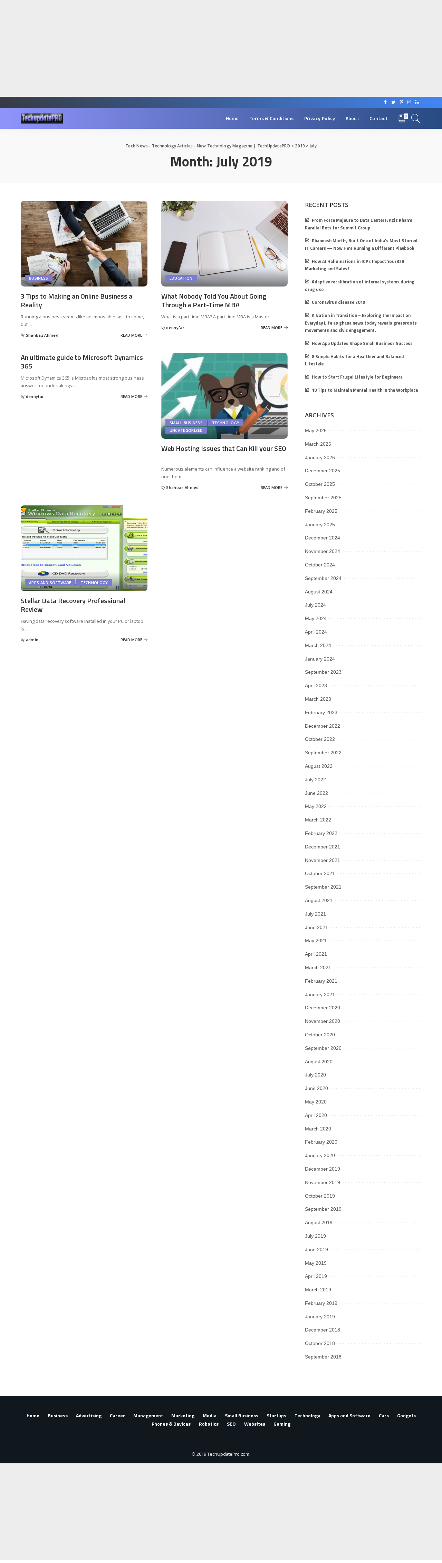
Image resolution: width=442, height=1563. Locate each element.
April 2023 (316, 685)
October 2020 (320, 1034)
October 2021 (320, 873)
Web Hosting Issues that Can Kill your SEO (223, 448)
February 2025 (321, 511)
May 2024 (316, 618)
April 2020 (316, 1115)
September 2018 (323, 1357)
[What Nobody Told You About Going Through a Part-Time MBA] (224, 244)
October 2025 (320, 484)
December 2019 (322, 1169)
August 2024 (319, 591)
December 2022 (322, 726)
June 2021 (316, 927)
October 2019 (320, 1196)
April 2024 (316, 632)
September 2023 (323, 672)
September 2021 (323, 887)
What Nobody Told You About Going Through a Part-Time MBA (213, 300)
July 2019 (315, 1236)
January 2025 (320, 524)
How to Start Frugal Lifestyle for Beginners (357, 377)
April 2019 (316, 1276)
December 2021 (322, 846)
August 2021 (319, 900)
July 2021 (315, 914)
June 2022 (316, 793)
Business (38, 278)
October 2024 (320, 564)
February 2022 (321, 833)
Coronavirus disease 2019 (338, 302)
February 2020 (321, 1142)
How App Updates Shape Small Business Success (362, 343)
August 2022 (319, 766)
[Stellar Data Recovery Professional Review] (84, 548)
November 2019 (322, 1182)
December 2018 (322, 1330)
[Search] (415, 118)
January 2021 (320, 994)
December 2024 (322, 537)
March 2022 (318, 820)
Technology (225, 422)
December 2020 (322, 1007)
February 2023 (321, 712)
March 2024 (318, 645)
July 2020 (315, 1075)
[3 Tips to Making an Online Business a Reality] (84, 244)
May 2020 (316, 1102)
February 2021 (321, 981)
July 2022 (315, 779)
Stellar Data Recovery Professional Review (73, 605)
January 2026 (320, 457)
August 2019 (319, 1222)
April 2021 (316, 954)
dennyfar (175, 327)
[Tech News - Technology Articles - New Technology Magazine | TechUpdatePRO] (42, 118)
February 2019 (321, 1303)
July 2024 (315, 605)
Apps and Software (50, 582)
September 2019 (323, 1209)
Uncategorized (186, 430)
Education (181, 278)
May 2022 (316, 806)
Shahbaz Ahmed (42, 335)
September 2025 (323, 497)
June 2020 (316, 1088)
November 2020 (322, 1021)
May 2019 (316, 1263)
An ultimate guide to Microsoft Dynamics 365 (82, 361)
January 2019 (320, 1316)
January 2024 (320, 659)
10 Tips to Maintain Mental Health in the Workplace (365, 390)
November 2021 (322, 860)
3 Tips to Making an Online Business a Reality (77, 300)
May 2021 (316, 940)
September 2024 (323, 578)
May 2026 (316, 430)
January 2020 (320, 1155)
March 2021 (318, 967)
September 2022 (323, 752)
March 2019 (318, 1289)
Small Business (186, 422)
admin (32, 640)
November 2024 (322, 551)
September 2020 (323, 1048)
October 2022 (320, 739)
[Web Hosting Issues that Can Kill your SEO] (224, 396)
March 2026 (318, 444)
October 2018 (320, 1343)
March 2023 (318, 699)
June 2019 (316, 1249)
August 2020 (319, 1061)
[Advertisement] (207, 48)
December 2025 (322, 470)
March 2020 (318, 1129)
